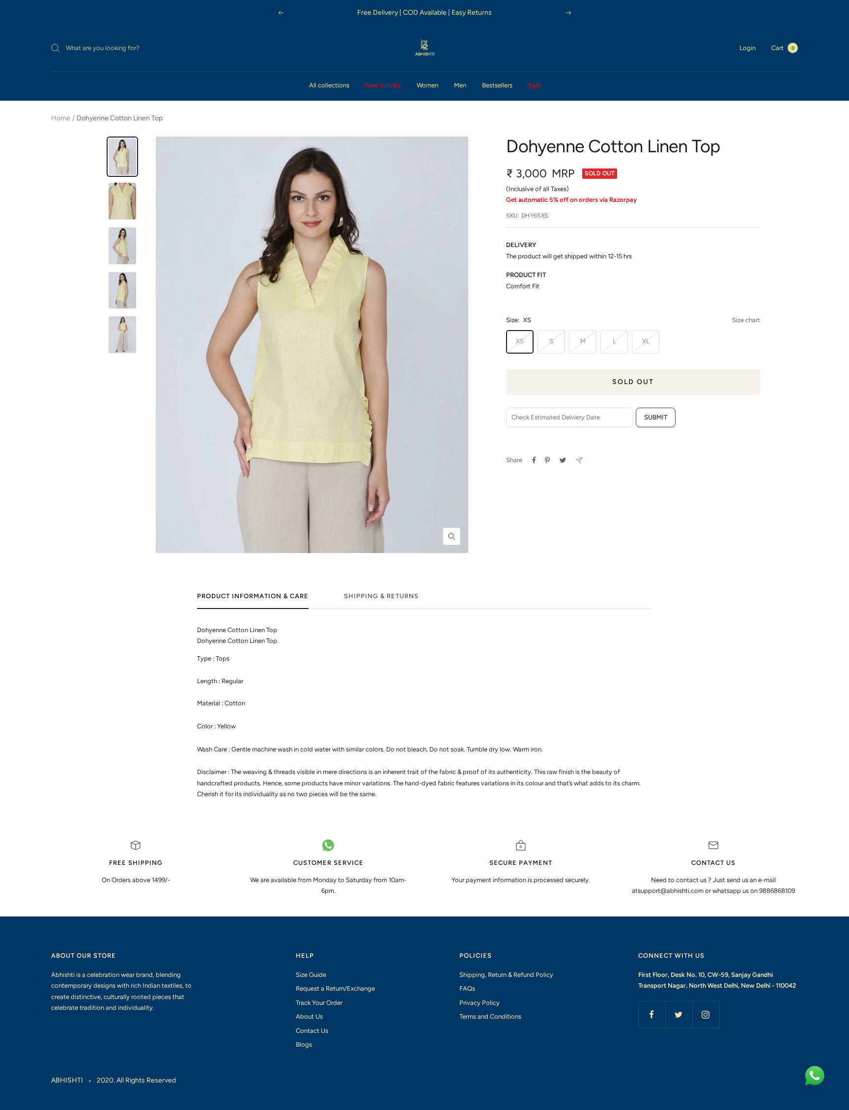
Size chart (746, 320)
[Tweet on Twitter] (563, 460)
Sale (534, 85)
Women (427, 85)
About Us (309, 1016)
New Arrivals (383, 85)
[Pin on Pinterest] (547, 460)
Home (60, 118)
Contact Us (312, 1030)
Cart (782, 48)
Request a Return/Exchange (335, 988)
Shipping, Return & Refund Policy (506, 974)
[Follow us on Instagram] (705, 1014)
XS (520, 341)
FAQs (467, 988)
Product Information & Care (253, 596)
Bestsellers (497, 85)
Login (747, 48)
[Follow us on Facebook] (651, 1014)
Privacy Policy (479, 1002)
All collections (329, 85)
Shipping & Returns (381, 596)
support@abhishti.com (671, 890)
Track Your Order (319, 1002)
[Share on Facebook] (534, 460)
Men (460, 85)
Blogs (304, 1044)
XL (646, 341)
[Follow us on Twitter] (678, 1014)
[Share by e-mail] (579, 460)
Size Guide (311, 974)
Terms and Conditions (490, 1016)
